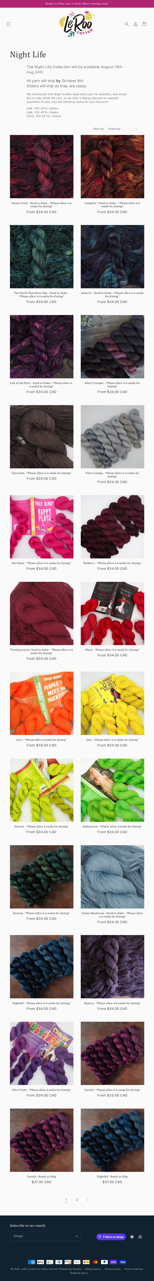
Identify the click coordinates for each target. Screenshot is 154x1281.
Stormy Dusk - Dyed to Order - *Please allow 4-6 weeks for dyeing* (42, 205)
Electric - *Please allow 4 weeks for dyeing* (41, 826)
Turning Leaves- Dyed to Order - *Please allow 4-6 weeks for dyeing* (41, 651)
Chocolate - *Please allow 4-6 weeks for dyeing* (42, 473)
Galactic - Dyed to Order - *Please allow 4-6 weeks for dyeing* (112, 294)
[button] (8, 24)
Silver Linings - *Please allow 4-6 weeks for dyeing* (112, 475)
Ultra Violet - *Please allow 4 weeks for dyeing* (41, 1090)
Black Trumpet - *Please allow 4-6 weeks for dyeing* (112, 385)
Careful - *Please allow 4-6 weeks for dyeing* (112, 1090)
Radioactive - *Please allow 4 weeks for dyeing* (112, 826)
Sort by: (99, 128)
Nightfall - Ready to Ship (112, 1176)
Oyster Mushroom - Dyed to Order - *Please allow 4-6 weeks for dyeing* (112, 915)
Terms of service (133, 1269)
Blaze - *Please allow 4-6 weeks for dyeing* (112, 649)
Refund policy (93, 1269)
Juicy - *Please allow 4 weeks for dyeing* (41, 739)
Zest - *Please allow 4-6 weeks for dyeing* (112, 739)
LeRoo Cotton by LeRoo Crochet (39, 1269)
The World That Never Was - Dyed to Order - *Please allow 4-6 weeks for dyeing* (41, 294)
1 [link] (66, 1200)
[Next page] (87, 1200)
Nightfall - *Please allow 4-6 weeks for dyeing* (41, 1003)
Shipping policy (79, 1273)
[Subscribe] (76, 1236)
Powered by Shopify (70, 1269)
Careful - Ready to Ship (41, 1176)
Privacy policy (113, 1269)
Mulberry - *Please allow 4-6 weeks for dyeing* (112, 563)
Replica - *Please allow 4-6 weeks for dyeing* (112, 1003)
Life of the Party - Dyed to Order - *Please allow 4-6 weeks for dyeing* (41, 385)
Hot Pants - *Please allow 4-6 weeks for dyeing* (41, 563)
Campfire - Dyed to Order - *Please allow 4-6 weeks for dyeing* (112, 205)
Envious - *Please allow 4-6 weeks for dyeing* (41, 913)
